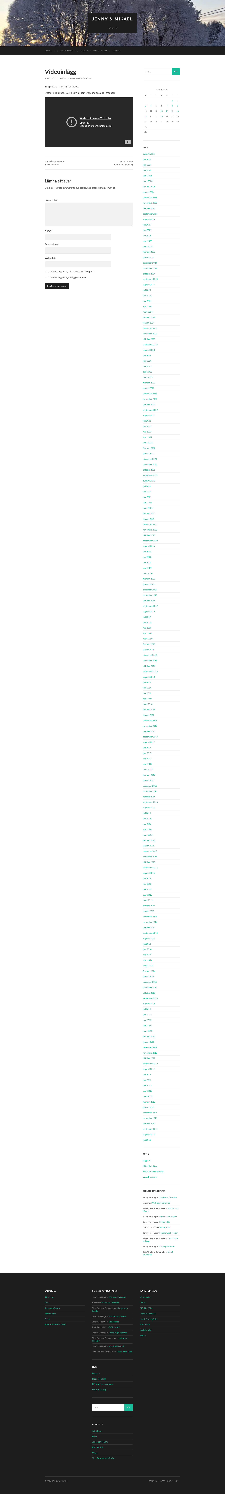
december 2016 (150, 786)
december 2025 (150, 197)
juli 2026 (147, 159)
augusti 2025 (149, 219)
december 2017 (150, 720)
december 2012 (150, 1047)
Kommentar (51, 200)
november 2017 (150, 726)
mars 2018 (147, 704)
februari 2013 (149, 1036)
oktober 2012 (149, 1058)
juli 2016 (147, 813)
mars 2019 (147, 638)
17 (146, 116)
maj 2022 (147, 431)
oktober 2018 (149, 666)
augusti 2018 (149, 677)
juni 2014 (147, 949)
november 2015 (150, 856)
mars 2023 (147, 377)
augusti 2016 (149, 807)
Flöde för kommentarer (153, 1171)
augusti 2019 (149, 611)
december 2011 (150, 1112)
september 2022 (150, 410)
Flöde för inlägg (150, 1166)
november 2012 (150, 1052)
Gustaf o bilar (146, 1330)
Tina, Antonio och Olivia (55, 1324)
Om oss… (49, 51)
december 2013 (150, 982)
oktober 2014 (149, 927)
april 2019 (147, 633)
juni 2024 (147, 295)
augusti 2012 (149, 1069)
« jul (145, 132)
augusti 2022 (149, 415)
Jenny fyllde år (54, 163)
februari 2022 (149, 448)
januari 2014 (148, 976)
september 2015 (150, 867)
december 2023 (150, 328)
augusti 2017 (149, 742)
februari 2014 (149, 971)
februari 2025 (149, 252)
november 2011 (150, 1118)
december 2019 (150, 589)
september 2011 (150, 1129)
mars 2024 (147, 311)
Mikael (63, 78)
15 (172, 111)
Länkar (116, 51)
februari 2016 (149, 840)
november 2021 (150, 464)
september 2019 (150, 606)
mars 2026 (147, 181)
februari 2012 (149, 1101)
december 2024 (150, 262)
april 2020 (147, 568)
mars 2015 (147, 900)
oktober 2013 (149, 993)
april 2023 (147, 371)
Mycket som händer (168, 1216)
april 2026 (147, 175)
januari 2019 (148, 649)
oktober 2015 (149, 862)
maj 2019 (147, 627)
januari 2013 (148, 1042)
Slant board (145, 1324)
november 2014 (150, 922)
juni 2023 (147, 360)
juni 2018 (147, 687)
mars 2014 (147, 965)
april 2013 (147, 1025)
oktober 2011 (149, 1123)
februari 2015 (149, 905)
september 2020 (150, 540)
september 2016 (150, 802)
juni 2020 (147, 557)
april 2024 (147, 306)
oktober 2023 (149, 339)
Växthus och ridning (123, 163)
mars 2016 (147, 835)
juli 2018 (147, 682)
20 (162, 116)
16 (178, 111)
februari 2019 (149, 644)
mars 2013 (147, 1031)
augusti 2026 (149, 154)
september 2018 (150, 671)
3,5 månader (145, 1297)
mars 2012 (147, 1096)
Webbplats (50, 257)
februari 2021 (149, 513)
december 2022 (150, 393)
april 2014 (147, 960)
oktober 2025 (149, 208)
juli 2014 (147, 944)
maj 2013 (147, 1020)
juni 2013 (147, 1014)
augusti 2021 (149, 480)
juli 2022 (147, 420)
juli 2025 (147, 224)
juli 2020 (147, 551)
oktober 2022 (149, 404)
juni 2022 (147, 426)
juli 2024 (147, 290)
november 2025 (150, 203)
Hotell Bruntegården (149, 1319)
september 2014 (150, 933)
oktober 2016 (149, 796)
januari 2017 (148, 780)
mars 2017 (147, 769)
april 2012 (147, 1091)
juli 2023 (147, 355)
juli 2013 (147, 1009)
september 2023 (150, 344)
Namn (48, 230)
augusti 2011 (149, 1134)
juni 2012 (147, 1080)
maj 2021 (147, 497)
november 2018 (150, 660)
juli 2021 (147, 486)
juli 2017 (147, 747)
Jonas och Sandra (52, 1308)
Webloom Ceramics (168, 1197)
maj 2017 (147, 758)
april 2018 (147, 698)
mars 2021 (147, 508)
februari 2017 (149, 775)
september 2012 (150, 1063)
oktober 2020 (149, 535)
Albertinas (49, 1297)
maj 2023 (147, 366)
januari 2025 (148, 257)
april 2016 (147, 829)
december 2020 (150, 524)
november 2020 (150, 529)
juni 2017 (147, 753)
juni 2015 (147, 884)
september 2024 (150, 279)
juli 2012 (147, 1074)
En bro (142, 1302)
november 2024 (150, 268)
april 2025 (147, 241)
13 (162, 111)
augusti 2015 (149, 873)
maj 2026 (147, 170)
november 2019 (150, 595)
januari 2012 (148, 1107)
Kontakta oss (100, 51)
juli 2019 (147, 617)
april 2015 (147, 895)
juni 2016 (147, 818)
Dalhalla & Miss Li (147, 1313)
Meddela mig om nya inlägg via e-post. (67, 277)
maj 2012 (147, 1085)
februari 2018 (149, 709)
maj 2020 (147, 562)
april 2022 (147, 437)
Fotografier (66, 51)
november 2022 (150, 399)
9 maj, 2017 (50, 78)
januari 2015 (148, 911)
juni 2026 (147, 164)
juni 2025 (147, 230)
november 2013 (150, 987)
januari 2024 (148, 322)
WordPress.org (150, 1177)
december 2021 (150, 459)
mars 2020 (147, 573)
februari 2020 (149, 578)
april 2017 (147, 764)
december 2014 (150, 916)
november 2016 (150, 791)
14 (167, 111)
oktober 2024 (149, 273)
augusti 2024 (149, 284)
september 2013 (150, 998)
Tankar (84, 51)
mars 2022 (147, 442)
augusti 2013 (149, 1003)
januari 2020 (148, 584)
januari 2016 (148, 845)
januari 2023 (148, 388)
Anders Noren (165, 1481)
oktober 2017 (149, 731)
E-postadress (52, 244)
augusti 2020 (149, 546)
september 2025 (150, 213)
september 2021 (150, 475)
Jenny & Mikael (112, 19)
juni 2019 (147, 622)
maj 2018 (147, 693)
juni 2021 (147, 491)
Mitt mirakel (50, 1313)
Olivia (47, 1319)
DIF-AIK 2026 (146, 1308)
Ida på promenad (166, 1246)
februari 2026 (149, 186)
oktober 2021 (149, 469)
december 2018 (150, 655)
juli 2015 (147, 878)
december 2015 (150, 851)
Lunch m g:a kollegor (168, 1232)
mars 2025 (147, 246)
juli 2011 (147, 1140)
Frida (47, 1302)
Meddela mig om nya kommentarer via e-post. (71, 271)
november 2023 (150, 333)
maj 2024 (147, 301)
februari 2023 (149, 382)
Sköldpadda (164, 1222)
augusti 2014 (149, 938)
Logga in (146, 1160)
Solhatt (143, 1335)
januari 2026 (148, 192)
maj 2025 (147, 235)
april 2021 (147, 502)
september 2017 (150, 736)
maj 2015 (147, 889)
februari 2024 (149, 317)
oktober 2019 (149, 600)
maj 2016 (147, 824)
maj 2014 (147, 954)
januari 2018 (148, 715)
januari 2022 (148, 453)
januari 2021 (148, 519)
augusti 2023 (149, 350)
